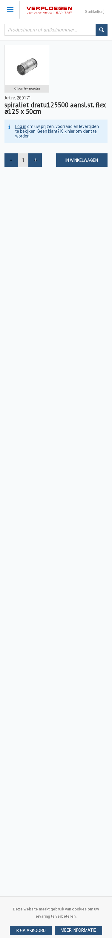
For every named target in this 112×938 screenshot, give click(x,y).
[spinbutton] (23, 160)
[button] (78, 930)
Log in (20, 126)
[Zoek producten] (102, 30)
